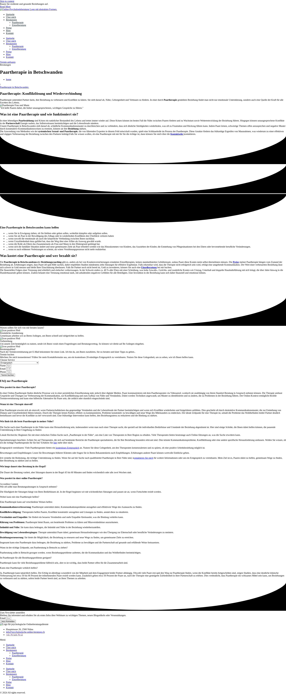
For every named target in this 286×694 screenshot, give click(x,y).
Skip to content (7, 1)
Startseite (10, 14)
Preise (9, 28)
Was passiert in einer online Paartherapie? (21, 478)
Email (3, 368)
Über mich (11, 17)
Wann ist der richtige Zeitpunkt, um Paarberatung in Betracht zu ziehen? (34, 547)
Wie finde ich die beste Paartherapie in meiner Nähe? (27, 421)
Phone (3, 372)
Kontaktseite (177, 134)
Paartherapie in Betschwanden (14, 87)
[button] (143, 387)
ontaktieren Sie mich (143, 458)
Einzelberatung (19, 25)
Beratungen (11, 19)
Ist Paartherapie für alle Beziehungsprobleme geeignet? (26, 557)
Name (3, 365)
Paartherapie (18, 22)
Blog (8, 30)
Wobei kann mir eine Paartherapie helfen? (19, 497)
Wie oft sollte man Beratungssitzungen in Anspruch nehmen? (28, 486)
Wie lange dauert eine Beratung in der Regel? (23, 466)
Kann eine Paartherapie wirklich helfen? (19, 568)
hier (55, 442)
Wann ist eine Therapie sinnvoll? (16, 404)
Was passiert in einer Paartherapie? (18, 387)
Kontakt (10, 33)
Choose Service (7, 360)
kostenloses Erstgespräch (67, 448)
